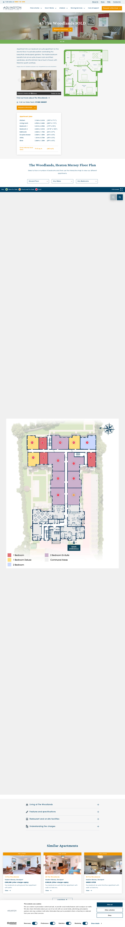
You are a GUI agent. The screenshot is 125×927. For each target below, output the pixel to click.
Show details (95, 923)
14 (73, 495)
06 (32, 442)
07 (42, 442)
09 (73, 442)
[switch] (52, 923)
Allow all (110, 904)
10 (87, 442)
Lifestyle (62, 8)
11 (90, 457)
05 (33, 457)
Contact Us (117, 2)
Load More (61, 900)
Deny (109, 915)
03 (58, 460)
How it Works (49, 8)
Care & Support (93, 8)
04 (43, 457)
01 (58, 495)
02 (58, 478)
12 (73, 463)
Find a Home (34, 8)
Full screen (115, 189)
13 (73, 478)
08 (60, 442)
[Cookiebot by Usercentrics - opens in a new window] (12, 923)
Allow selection (110, 910)
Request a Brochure (110, 8)
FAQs (108, 2)
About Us (95, 2)
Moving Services (76, 8)
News (102, 2)
